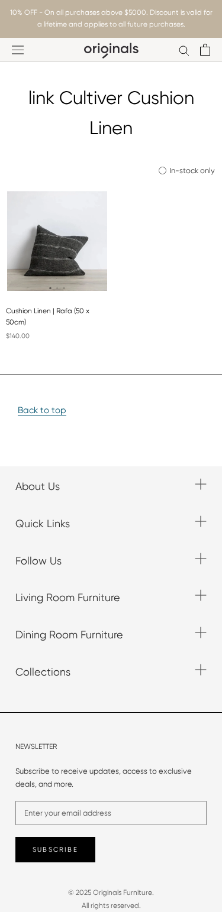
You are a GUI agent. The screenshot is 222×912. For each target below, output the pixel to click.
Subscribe (55, 849)
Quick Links (42, 523)
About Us (37, 486)
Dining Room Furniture (69, 634)
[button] (50, 288)
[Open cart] (205, 50)
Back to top (42, 410)
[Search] (184, 50)
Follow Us (38, 560)
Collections (42, 672)
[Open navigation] (18, 50)
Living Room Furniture (67, 597)
